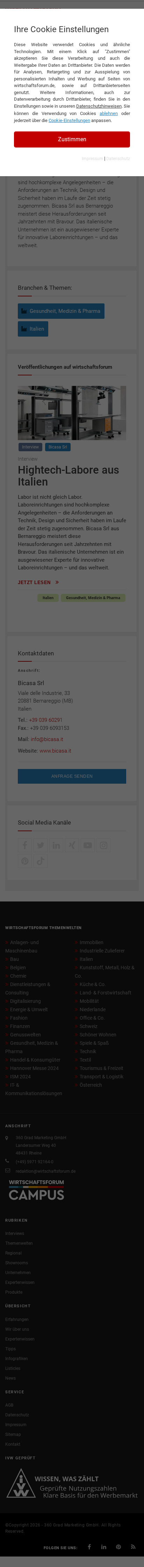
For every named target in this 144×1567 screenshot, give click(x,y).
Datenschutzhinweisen (99, 106)
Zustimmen (72, 139)
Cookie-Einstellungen (69, 120)
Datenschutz (118, 158)
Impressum (92, 158)
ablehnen (109, 113)
